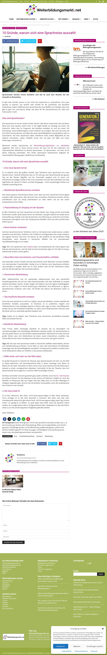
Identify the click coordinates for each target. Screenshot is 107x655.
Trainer (4, 600)
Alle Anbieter (6, 596)
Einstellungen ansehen (95, 646)
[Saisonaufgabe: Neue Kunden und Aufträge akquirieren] (78, 304)
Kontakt (51, 1)
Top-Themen (63, 19)
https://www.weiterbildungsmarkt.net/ (26, 458)
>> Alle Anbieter (98, 99)
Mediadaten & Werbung (46, 563)
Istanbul (30, 247)
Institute (5, 606)
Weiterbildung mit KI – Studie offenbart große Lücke (86, 608)
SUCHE (95, 19)
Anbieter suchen (46, 19)
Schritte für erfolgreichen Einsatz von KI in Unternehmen (88, 584)
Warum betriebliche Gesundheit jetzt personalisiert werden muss (50, 580)
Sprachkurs (39, 436)
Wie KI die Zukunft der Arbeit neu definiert (87, 597)
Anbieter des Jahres (9, 598)
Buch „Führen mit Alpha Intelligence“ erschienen (86, 615)
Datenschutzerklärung (81, 651)
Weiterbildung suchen (26, 19)
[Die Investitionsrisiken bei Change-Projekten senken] (78, 314)
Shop (39, 571)
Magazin (75, 19)
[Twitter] (103, 1)
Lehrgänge (6, 585)
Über (21, 1)
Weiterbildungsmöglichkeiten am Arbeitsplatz (51, 145)
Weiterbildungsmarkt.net (10, 1)
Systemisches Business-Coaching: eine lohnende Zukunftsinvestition (51, 609)
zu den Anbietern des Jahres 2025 (88, 231)
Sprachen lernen (9, 28)
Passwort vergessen (45, 569)
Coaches (5, 604)
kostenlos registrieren (45, 565)
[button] (103, 629)
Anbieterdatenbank (9, 567)
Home (11, 19)
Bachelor (5, 587)
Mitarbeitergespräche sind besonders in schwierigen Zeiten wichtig (86, 263)
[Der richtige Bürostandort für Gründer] (78, 283)
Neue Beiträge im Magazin (49, 576)
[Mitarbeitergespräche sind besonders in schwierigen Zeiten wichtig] (89, 249)
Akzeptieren (60, 646)
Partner (26, 1)
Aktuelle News (79, 580)
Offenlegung (59, 1)
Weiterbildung (21, 28)
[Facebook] (96, 1)
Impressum (94, 651)
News (86, 19)
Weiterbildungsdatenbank (11, 565)
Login (66, 1)
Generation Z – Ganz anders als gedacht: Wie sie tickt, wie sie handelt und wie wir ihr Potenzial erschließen (88, 147)
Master (4, 589)
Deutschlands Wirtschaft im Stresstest (86, 602)
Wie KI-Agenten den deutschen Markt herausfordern (86, 591)
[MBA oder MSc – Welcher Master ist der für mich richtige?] (78, 324)
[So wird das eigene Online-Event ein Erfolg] (12, 487)
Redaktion (8, 36)
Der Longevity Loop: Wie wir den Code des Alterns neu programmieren (52, 602)
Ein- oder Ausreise (62, 376)
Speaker (5, 602)
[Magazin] (53, 10)
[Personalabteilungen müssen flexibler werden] (78, 293)
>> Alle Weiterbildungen (95, 67)
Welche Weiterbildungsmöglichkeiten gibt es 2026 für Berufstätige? (53, 594)
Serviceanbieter (7, 608)
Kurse (15, 436)
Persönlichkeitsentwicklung (26, 436)
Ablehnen (76, 646)
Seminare (5, 583)
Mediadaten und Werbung (39, 1)
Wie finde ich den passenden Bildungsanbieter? (48, 587)
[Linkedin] (99, 1)
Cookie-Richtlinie (66, 651)
